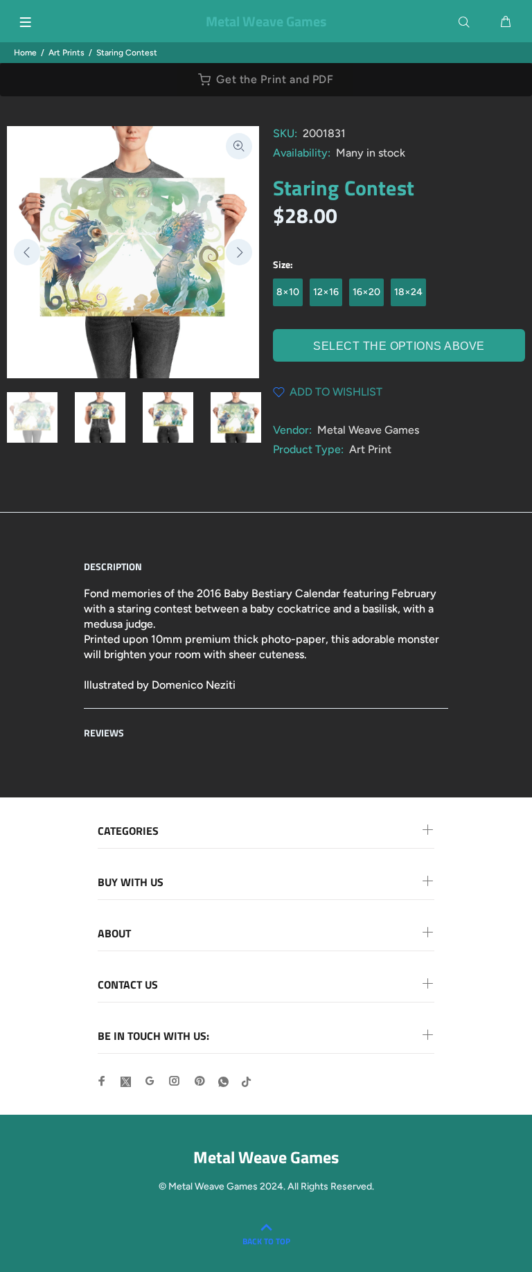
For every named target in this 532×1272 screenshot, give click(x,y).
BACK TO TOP (266, 1241)
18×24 (408, 292)
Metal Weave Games (368, 429)
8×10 (287, 292)
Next (239, 252)
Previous (27, 252)
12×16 (326, 292)
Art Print (370, 449)
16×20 (366, 292)
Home (25, 53)
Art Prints (66, 53)
